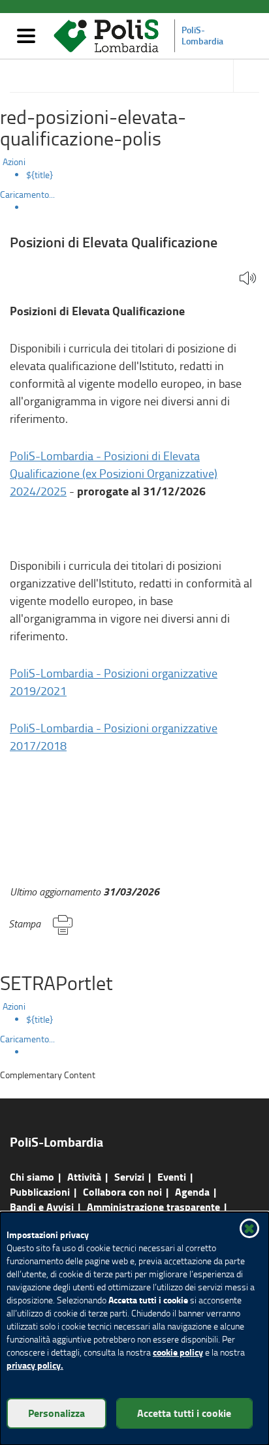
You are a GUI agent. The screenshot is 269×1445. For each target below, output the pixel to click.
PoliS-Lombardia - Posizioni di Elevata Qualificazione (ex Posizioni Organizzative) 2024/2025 (113, 473)
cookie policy (178, 1352)
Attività (84, 1176)
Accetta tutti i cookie (184, 1412)
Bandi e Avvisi (42, 1206)
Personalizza (56, 1412)
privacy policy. (35, 1365)
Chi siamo (32, 1176)
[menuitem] (147, 174)
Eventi (171, 1176)
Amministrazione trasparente (153, 1206)
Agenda (192, 1191)
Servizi (129, 1176)
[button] (248, 279)
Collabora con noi (122, 1191)
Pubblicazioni (40, 1191)
